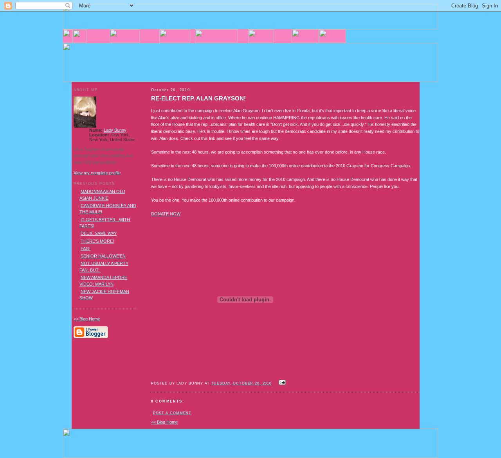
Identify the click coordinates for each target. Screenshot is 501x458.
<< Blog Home (164, 422)
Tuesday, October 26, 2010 (241, 383)
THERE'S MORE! (97, 241)
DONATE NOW (165, 213)
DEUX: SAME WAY (99, 233)
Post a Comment (172, 413)
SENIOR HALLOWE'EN (103, 256)
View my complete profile (97, 172)
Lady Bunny (115, 130)
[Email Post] (281, 383)
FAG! (85, 248)
